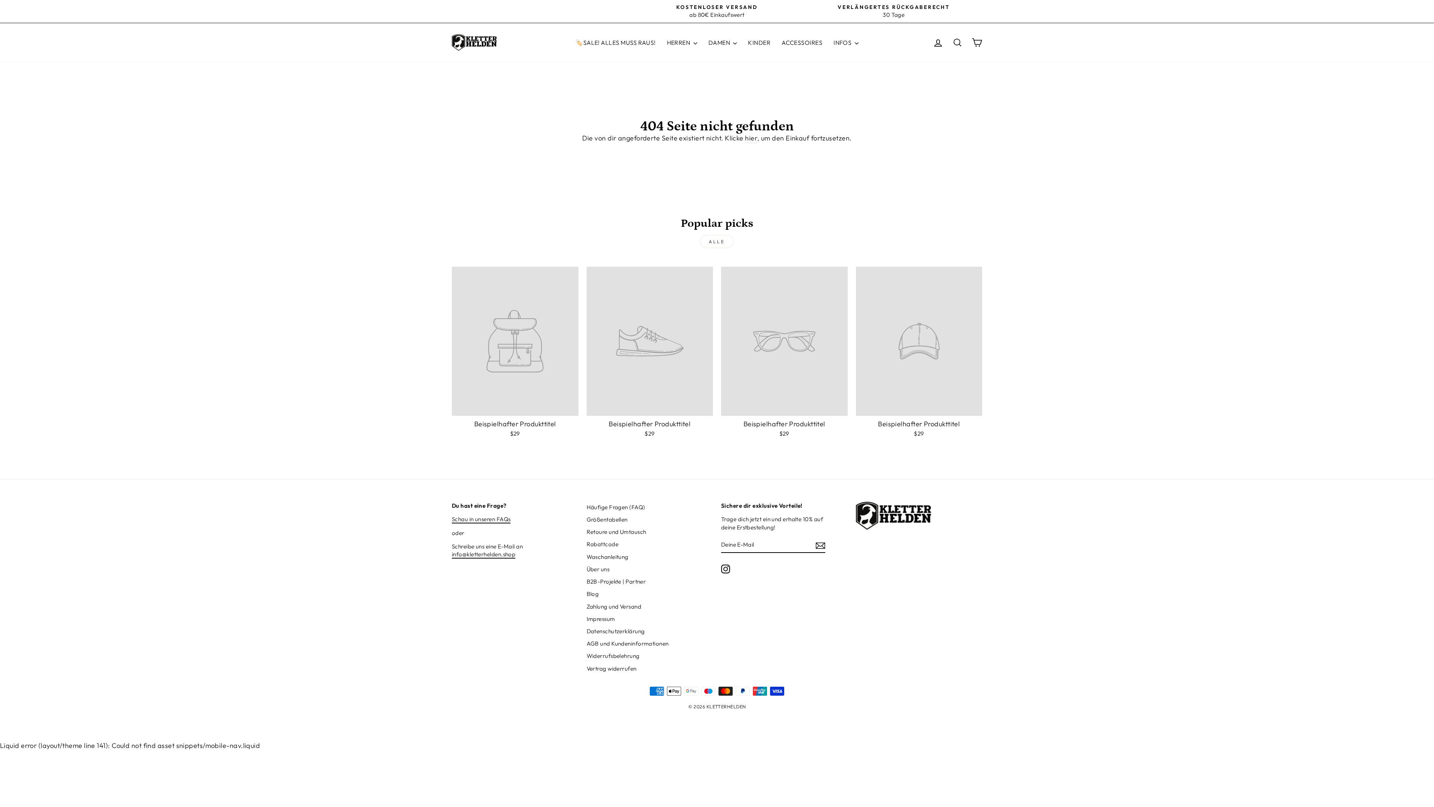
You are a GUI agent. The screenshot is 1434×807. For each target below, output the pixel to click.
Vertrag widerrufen (612, 668)
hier (751, 138)
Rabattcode (603, 544)
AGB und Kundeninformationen (628, 643)
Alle (717, 241)
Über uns (598, 569)
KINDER (759, 42)
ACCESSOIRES (802, 42)
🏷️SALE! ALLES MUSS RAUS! (615, 42)
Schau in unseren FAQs (481, 519)
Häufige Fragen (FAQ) (616, 507)
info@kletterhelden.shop (483, 554)
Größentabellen (607, 519)
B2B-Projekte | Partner (616, 581)
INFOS (843, 42)
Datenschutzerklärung (616, 631)
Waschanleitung (607, 556)
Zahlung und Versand (614, 606)
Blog (593, 593)
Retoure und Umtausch (616, 531)
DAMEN (720, 42)
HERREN (679, 42)
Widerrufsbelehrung (613, 655)
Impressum (601, 618)
